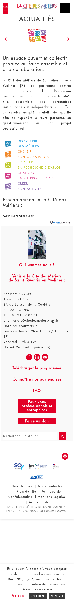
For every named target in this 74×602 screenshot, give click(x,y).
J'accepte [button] (38, 596)
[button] (30, 48)
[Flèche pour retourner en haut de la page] (65, 459)
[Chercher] (62, 436)
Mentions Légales (52, 496)
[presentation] (5, 39)
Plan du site (26, 491)
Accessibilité (39, 502)
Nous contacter (50, 486)
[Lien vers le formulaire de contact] (45, 359)
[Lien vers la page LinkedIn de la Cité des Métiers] (37, 359)
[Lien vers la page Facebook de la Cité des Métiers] (29, 359)
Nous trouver (22, 486)
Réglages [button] (18, 595)
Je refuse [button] (57, 596)
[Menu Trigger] (65, 8)
